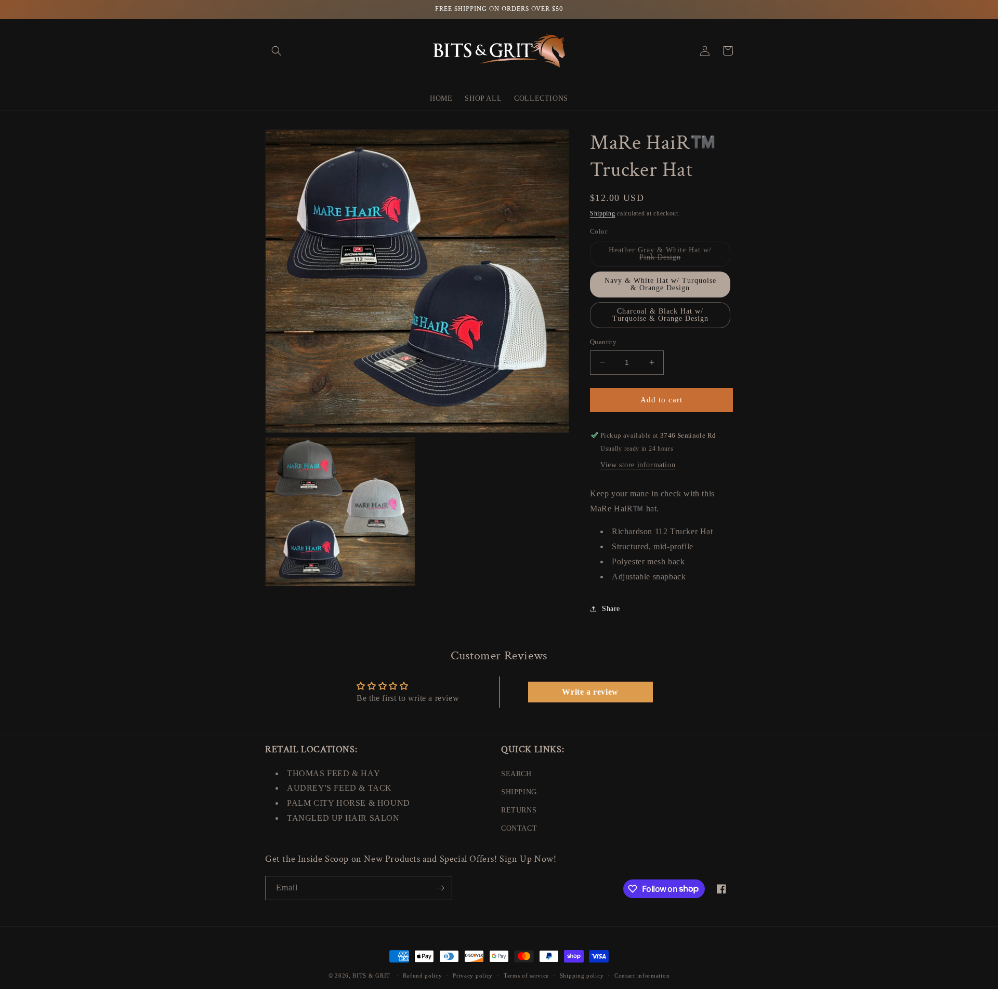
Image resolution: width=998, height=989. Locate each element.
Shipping (602, 213)
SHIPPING (519, 792)
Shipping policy (582, 975)
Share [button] (611, 609)
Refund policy (422, 975)
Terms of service (526, 975)
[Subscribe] (440, 888)
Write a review (590, 691)
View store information (637, 465)
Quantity (603, 342)
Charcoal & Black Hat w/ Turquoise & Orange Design (660, 314)
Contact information (641, 975)
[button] (276, 50)
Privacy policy (473, 975)
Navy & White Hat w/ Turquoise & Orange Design (660, 284)
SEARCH (516, 773)
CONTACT (519, 828)
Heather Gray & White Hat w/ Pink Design (664, 256)
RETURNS (518, 810)
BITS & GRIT (371, 975)
